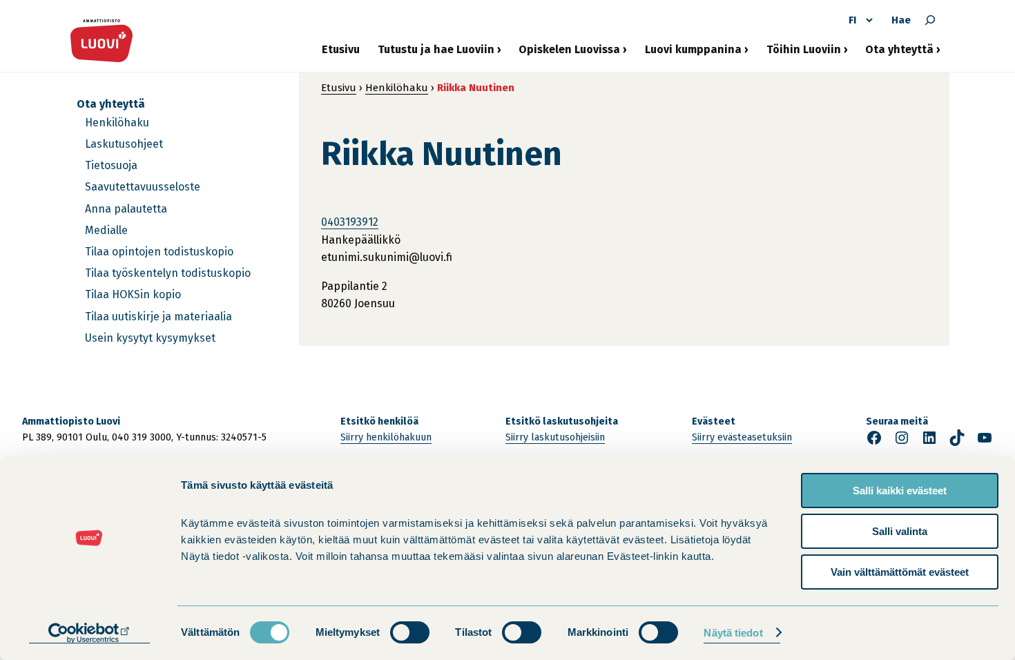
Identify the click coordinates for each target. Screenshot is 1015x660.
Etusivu (341, 49)
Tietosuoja (111, 165)
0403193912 (349, 222)
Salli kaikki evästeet (900, 490)
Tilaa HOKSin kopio (133, 294)
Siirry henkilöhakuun (386, 437)
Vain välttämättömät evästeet (900, 572)
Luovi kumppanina (693, 54)
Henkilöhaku (117, 122)
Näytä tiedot (733, 633)
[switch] (409, 632)
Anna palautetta (126, 208)
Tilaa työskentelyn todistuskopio (168, 273)
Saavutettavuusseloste (142, 186)
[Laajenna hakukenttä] (930, 20)
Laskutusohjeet (124, 144)
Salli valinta (899, 531)
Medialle (106, 230)
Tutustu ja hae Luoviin (436, 54)
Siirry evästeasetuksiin (742, 437)
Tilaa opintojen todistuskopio (159, 251)
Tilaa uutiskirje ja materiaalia (158, 316)
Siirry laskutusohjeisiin (555, 437)
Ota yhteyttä (899, 54)
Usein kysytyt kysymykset (150, 337)
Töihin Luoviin (803, 54)
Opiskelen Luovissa (569, 54)
